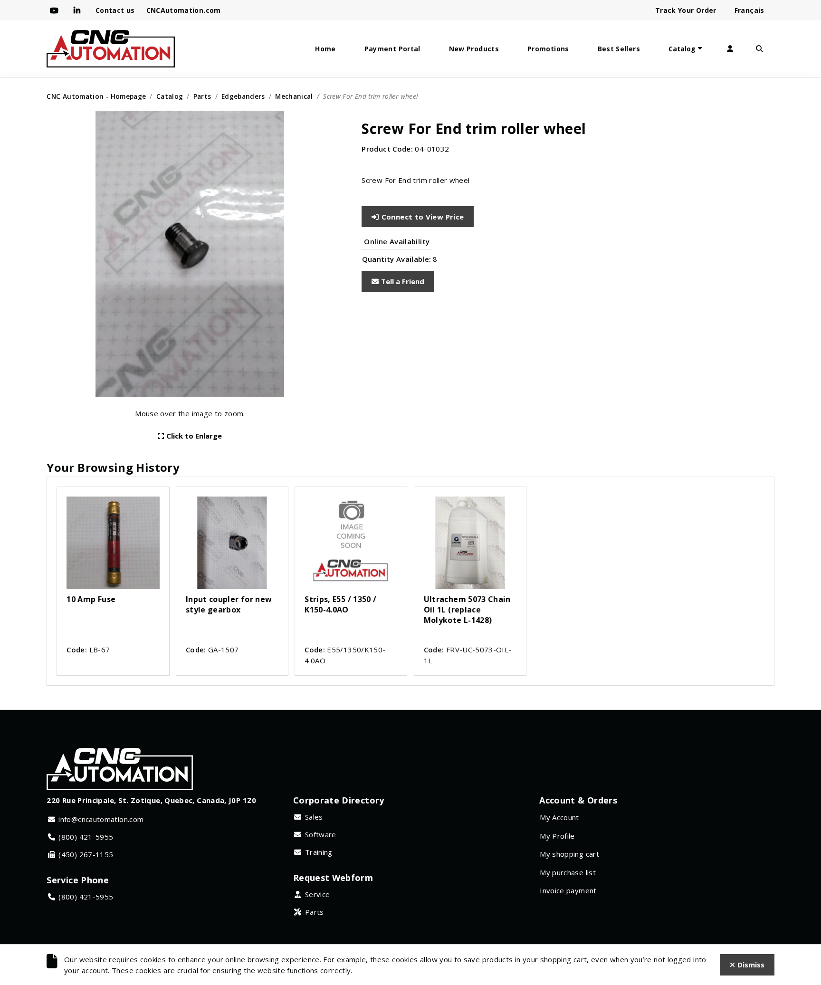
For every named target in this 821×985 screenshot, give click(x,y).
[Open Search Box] (759, 48)
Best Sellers (619, 48)
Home (325, 48)
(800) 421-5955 (85, 837)
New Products (474, 48)
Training (319, 852)
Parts (202, 96)
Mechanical (294, 96)
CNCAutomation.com (183, 10)
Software (320, 834)
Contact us (115, 10)
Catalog (682, 48)
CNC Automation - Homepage (96, 96)
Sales (314, 817)
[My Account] (730, 48)
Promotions (548, 48)
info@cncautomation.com (100, 819)
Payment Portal (392, 48)
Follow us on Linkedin (78, 10)
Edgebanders (243, 96)
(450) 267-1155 (85, 854)
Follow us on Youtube (56, 10)
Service (317, 894)
